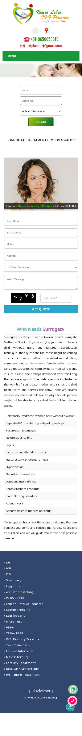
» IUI (7, 562)
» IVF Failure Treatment (22, 674)
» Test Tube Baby (17, 645)
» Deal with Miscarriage (21, 668)
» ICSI (8, 574)
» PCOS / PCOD (15, 598)
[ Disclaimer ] (41, 690)
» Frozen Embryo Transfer (23, 603)
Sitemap (53, 697)
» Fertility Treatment (20, 663)
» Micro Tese (13, 621)
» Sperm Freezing (17, 609)
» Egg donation (15, 586)
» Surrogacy (12, 580)
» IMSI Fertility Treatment (23, 639)
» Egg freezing (15, 615)
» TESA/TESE (13, 633)
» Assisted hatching (19, 592)
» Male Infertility (16, 657)
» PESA (9, 627)
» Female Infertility (18, 651)
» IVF (7, 568)
